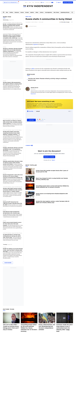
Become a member (49, 156)
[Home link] (38, 6)
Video (37, 12)
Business (17, 12)
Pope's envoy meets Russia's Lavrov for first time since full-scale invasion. (12, 224)
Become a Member (68, 2)
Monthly (31, 111)
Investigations (48, 12)
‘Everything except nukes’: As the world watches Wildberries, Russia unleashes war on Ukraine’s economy (29, 328)
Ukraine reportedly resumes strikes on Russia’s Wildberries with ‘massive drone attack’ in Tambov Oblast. (12, 190)
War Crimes (56, 12)
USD (69, 111)
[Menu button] (3, 12)
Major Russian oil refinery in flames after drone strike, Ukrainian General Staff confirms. (12, 122)
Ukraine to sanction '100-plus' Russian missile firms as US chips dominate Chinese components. (12, 50)
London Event (48, 2)
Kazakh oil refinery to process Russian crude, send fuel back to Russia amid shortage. (13, 250)
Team (30, 2)
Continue (31, 120)
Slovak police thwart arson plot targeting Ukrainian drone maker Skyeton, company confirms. (11, 133)
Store (43, 2)
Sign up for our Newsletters (11, 2)
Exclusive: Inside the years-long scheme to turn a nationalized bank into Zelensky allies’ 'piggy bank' (64, 328)
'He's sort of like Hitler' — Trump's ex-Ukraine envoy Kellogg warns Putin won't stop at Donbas (11, 327)
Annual (38, 111)
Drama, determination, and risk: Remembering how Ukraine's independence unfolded (47, 327)
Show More (7, 262)
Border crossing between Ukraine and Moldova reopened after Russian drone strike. (12, 25)
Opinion (32, 12)
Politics (11, 12)
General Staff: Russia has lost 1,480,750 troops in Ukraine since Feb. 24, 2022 (12, 203)
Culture (41, 12)
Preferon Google (65, 22)
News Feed (28, 16)
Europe (27, 12)
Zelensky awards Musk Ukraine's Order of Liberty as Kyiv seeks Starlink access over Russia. (13, 163)
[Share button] (72, 22)
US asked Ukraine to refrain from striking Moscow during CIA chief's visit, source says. (12, 236)
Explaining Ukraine (65, 12)
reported (35, 44)
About (26, 2)
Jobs (33, 2)
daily (33, 68)
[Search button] (72, 12)
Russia (22, 12)
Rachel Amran (33, 26)
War (7, 12)
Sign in (53, 160)
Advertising (37, 2)
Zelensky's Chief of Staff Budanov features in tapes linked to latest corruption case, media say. (12, 36)
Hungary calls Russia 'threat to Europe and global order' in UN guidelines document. (13, 149)
